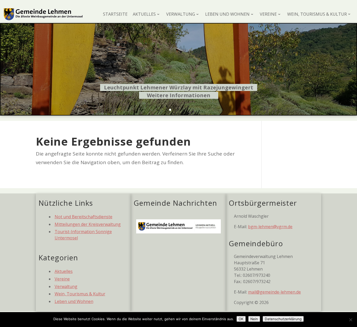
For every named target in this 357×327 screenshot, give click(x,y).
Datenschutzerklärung (283, 319)
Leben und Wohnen (74, 301)
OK (241, 319)
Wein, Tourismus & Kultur (80, 294)
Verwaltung (66, 286)
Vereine (62, 279)
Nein (254, 319)
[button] (170, 110)
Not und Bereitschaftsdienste (83, 217)
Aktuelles (64, 271)
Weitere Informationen (178, 95)
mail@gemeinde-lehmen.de (274, 292)
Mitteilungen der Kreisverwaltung (88, 224)
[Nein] (350, 319)
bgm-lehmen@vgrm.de (270, 227)
